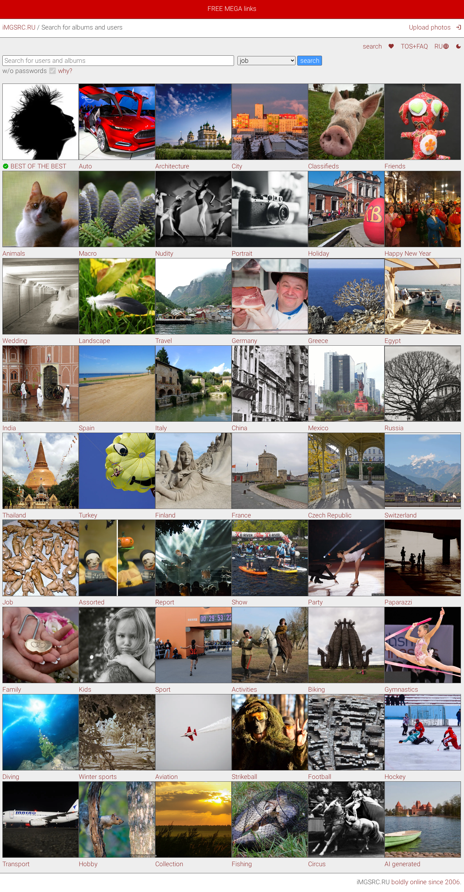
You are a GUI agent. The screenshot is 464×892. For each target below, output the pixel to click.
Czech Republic (330, 515)
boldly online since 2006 (425, 882)
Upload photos (430, 27)
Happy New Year (408, 253)
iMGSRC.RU (18, 27)
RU (441, 46)
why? (65, 71)
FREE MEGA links (232, 9)
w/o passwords (24, 71)
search (372, 46)
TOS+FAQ (414, 46)
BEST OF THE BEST (34, 166)
